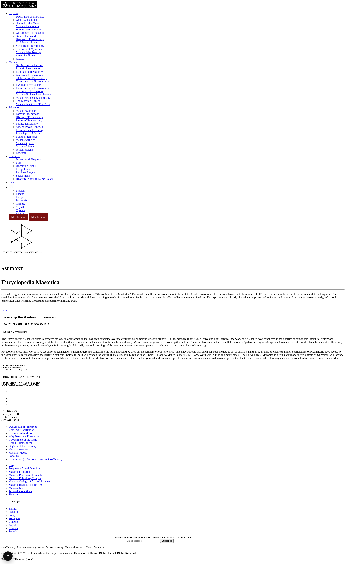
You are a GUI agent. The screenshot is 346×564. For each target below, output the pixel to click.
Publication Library (27, 123)
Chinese (20, 203)
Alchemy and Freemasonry (31, 78)
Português (21, 200)
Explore (13, 13)
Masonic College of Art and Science (29, 481)
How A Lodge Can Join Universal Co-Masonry (36, 459)
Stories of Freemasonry (29, 120)
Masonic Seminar (26, 110)
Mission (13, 62)
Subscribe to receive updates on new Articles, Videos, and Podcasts (153, 537)
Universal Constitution (21, 429)
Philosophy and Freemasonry (32, 87)
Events (12, 182)
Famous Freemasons (27, 113)
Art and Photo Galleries (29, 126)
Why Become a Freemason (24, 436)
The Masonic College (28, 100)
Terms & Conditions (20, 491)
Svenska (20, 213)
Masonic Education (20, 471)
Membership (18, 216)
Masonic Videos (25, 146)
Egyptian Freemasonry (29, 84)
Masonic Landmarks (27, 26)
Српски (20, 210)
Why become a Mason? (29, 29)
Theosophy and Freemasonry (32, 81)
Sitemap (13, 494)
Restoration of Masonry (29, 71)
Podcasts (21, 152)
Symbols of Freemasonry (30, 45)
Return (5, 310)
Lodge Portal (23, 169)
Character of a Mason (28, 23)
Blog (18, 162)
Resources (14, 156)
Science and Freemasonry (30, 91)
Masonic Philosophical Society (33, 94)
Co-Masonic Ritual (26, 42)
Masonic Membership (28, 52)
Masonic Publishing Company (33, 97)
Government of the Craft (30, 32)
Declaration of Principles (30, 16)
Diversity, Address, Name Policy (34, 178)
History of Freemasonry (29, 117)
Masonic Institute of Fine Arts (33, 104)
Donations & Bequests (28, 159)
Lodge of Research (26, 136)
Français (20, 197)
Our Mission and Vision (29, 65)
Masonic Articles (25, 139)
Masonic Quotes (25, 143)
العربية (20, 207)
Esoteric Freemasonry (28, 68)
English (20, 190)
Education (14, 107)
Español (20, 193)
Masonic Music (24, 149)
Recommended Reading (29, 130)
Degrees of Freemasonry (30, 39)
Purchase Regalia (26, 172)
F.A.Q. (20, 58)
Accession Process (26, 55)
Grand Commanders (27, 36)
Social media (23, 175)
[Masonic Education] (11, 187)
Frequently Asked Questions (25, 468)
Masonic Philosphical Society (25, 474)
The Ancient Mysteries (29, 49)
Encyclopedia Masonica (29, 133)
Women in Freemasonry (29, 74)
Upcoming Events (26, 165)
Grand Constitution (27, 19)
